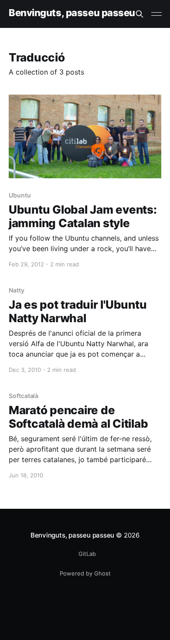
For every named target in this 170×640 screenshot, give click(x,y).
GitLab (87, 553)
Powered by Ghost (85, 573)
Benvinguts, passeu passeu (72, 12)
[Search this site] (139, 14)
